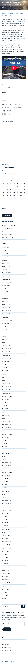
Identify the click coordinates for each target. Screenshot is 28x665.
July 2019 (4, 516)
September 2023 (7, 358)
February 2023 (6, 380)
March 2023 (5, 377)
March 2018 (5, 567)
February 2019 (6, 532)
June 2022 (5, 405)
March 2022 (5, 415)
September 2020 (7, 472)
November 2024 (6, 314)
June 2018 (5, 557)
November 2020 (6, 466)
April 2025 (5, 298)
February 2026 (6, 266)
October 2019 (6, 507)
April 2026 (5, 260)
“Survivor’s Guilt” (7, 234)
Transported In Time (8, 228)
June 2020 (5, 481)
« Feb (7, 201)
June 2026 (5, 254)
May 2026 (5, 257)
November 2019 (6, 504)
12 (7, 192)
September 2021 (7, 434)
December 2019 (6, 500)
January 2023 (6, 383)
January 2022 (6, 421)
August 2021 (5, 437)
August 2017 (5, 589)
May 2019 (5, 522)
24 (24, 195)
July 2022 (5, 402)
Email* (4, 208)
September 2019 (7, 510)
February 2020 (6, 494)
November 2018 (6, 541)
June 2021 (5, 443)
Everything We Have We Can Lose (11, 225)
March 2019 (5, 529)
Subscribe (7, 629)
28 (14, 198)
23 (21, 195)
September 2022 (7, 396)
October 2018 (6, 545)
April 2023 (5, 374)
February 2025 (6, 304)
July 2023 (5, 364)
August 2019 (5, 513)
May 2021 (5, 447)
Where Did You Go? (7, 238)
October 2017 (6, 583)
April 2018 (5, 564)
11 (3, 192)
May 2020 (5, 485)
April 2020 (5, 488)
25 (4, 198)
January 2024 (6, 345)
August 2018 (5, 551)
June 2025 (5, 292)
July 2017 (4, 592)
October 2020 (6, 469)
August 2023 (6, 361)
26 (7, 198)
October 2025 (6, 279)
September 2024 (7, 320)
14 (14, 192)
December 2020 (6, 462)
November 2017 (6, 579)
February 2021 (6, 456)
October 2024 (6, 317)
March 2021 (5, 453)
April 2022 (5, 412)
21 (14, 195)
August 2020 (6, 475)
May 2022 (5, 409)
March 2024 (5, 339)
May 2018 (5, 560)
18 (4, 195)
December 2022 (6, 386)
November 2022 (6, 390)
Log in (4, 641)
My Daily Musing (12, 2)
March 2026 (5, 263)
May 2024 (5, 333)
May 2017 (5, 598)
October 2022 (6, 393)
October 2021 (6, 431)
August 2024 (6, 323)
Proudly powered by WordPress (10, 661)
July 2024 (5, 326)
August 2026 (6, 247)
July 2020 (5, 478)
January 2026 (6, 269)
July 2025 (5, 288)
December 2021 (6, 424)
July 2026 (5, 250)
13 (10, 192)
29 (17, 198)
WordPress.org (6, 650)
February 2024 (6, 342)
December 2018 (6, 538)
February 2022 (6, 418)
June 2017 (5, 595)
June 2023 (5, 367)
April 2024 (5, 336)
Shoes (4, 231)
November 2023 (6, 352)
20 (10, 195)
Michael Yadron (19, 13)
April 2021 (5, 450)
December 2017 (6, 576)
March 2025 (5, 301)
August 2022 (5, 399)
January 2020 (6, 497)
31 (24, 198)
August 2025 (6, 285)
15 (17, 192)
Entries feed (5, 644)
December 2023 (6, 348)
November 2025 (6, 276)
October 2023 (6, 355)
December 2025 (6, 273)
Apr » (21, 201)
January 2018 (6, 573)
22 (17, 195)
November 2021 (6, 428)
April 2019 (5, 526)
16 (21, 192)
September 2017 (7, 586)
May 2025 (5, 295)
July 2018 (4, 554)
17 (24, 192)
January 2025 (6, 307)
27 (10, 198)
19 (7, 195)
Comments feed (6, 647)
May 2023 (5, 371)
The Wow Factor (18, 104)
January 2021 (5, 459)
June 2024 (5, 330)
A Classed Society (6, 104)
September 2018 (7, 548)
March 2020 (5, 491)
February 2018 (6, 570)
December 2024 (6, 310)
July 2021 (4, 440)
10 (24, 189)
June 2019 (5, 519)
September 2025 (7, 282)
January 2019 (6, 535)
